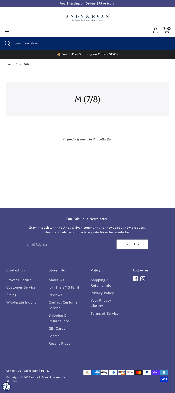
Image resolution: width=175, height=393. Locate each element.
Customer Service (21, 287)
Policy (45, 370)
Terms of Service (105, 313)
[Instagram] (142, 278)
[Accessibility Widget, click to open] (6, 386)
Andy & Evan (39, 377)
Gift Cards (57, 328)
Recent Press (59, 343)
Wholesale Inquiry (21, 302)
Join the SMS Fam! (64, 287)
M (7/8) (24, 64)
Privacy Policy (102, 293)
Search (54, 336)
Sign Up (132, 244)
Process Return (19, 280)
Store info (31, 370)
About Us (56, 280)
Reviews (55, 295)
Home (10, 64)
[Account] (155, 29)
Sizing (11, 295)
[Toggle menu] (7, 30)
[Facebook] (135, 278)
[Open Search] (7, 43)
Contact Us (13, 370)
